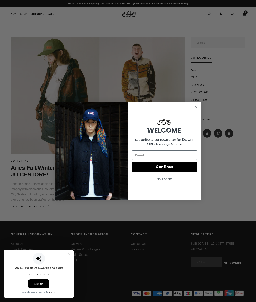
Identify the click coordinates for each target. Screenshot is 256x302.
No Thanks (165, 179)
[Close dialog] (196, 107)
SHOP (23, 14)
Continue (165, 166)
